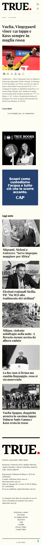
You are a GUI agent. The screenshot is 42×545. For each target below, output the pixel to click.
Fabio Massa (23, 460)
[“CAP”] (20, 187)
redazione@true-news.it (18, 479)
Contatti (21, 524)
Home (4, 17)
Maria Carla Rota (23, 467)
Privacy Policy (20, 527)
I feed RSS (21, 519)
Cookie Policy (21, 529)
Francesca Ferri (17, 464)
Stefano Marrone (29, 464)
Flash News (12, 17)
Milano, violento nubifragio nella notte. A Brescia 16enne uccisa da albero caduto (19, 335)
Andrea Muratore (9, 467)
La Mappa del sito (21, 517)
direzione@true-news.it (11, 481)
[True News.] (16, 6)
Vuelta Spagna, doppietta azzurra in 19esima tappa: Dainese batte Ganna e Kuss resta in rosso (20, 418)
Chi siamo (21, 514)
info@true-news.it (9, 503)
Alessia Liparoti (13, 469)
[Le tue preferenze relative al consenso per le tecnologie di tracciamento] (38, 541)
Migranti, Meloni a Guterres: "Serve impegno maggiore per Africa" (20, 253)
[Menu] (38, 4)
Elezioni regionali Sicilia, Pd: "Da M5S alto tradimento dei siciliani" (19, 295)
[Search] (38, 8)
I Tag (21, 522)
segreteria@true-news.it (26, 489)
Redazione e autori (21, 512)
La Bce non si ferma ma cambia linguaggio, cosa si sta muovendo (20, 376)
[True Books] (19, 164)
